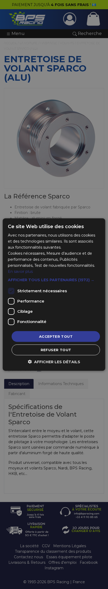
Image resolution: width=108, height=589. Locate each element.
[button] (54, 279)
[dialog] (54, 294)
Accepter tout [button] (56, 336)
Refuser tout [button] (56, 350)
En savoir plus (20, 271)
